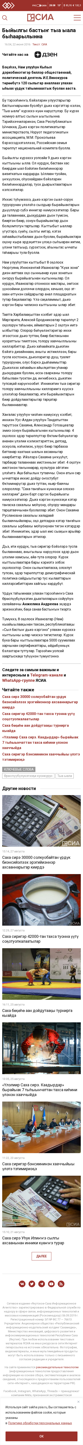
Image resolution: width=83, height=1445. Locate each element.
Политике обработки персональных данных (40, 1423)
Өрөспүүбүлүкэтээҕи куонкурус (28, 776)
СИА (44, 44)
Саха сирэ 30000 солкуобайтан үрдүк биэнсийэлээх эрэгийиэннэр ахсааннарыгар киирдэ (40, 702)
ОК (41, 1436)
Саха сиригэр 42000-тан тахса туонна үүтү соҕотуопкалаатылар (40, 939)
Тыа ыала (64, 776)
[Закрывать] (78, 1401)
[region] (41, 1421)
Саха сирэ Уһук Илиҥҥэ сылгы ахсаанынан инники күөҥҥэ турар (33, 1240)
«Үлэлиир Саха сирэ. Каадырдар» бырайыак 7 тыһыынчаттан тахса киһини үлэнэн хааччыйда (40, 742)
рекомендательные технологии (57, 1367)
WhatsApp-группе (18, 680)
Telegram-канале (46, 675)
